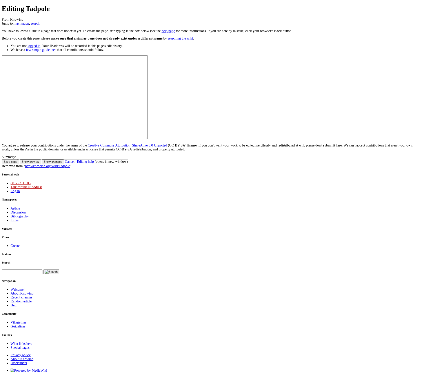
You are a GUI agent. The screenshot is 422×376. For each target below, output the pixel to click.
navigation (22, 23)
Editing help (85, 161)
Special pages (20, 347)
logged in (33, 46)
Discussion (18, 212)
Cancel (70, 161)
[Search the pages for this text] (51, 271)
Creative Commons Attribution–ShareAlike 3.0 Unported (127, 145)
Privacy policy (21, 355)
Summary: (9, 157)
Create (15, 246)
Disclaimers (19, 363)
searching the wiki (180, 38)
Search (6, 262)
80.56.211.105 (21, 183)
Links (14, 220)
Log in (15, 191)
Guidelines (18, 326)
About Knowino (22, 293)
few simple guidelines (41, 50)
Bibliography (20, 216)
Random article (21, 301)
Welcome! (18, 289)
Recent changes (21, 297)
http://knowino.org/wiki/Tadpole (47, 166)
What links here (21, 343)
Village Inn (18, 322)
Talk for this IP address (26, 187)
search (35, 23)
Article (15, 208)
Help (14, 305)
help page (168, 31)
